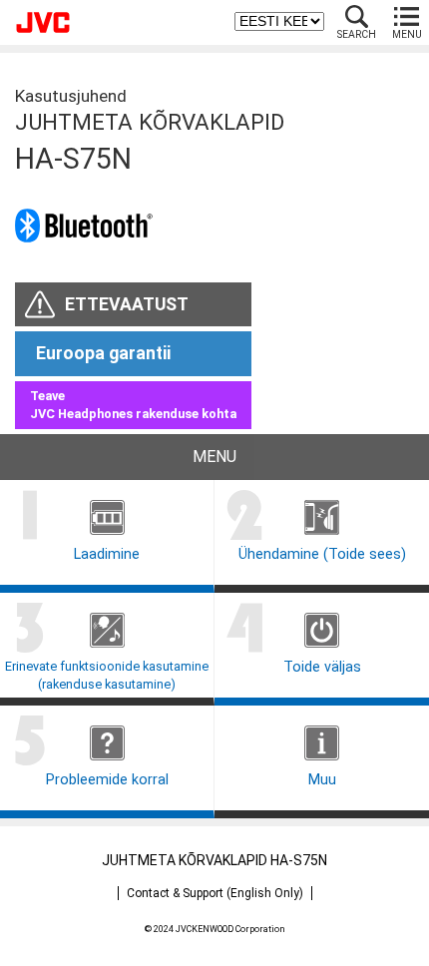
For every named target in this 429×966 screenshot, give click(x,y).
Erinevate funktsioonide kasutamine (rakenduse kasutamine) (107, 675)
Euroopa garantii (103, 353)
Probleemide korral (107, 779)
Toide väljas (322, 667)
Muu (322, 779)
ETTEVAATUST (127, 304)
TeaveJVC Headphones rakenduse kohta (133, 404)
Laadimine (107, 554)
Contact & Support (215, 893)
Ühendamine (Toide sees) (322, 554)
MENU (407, 34)
